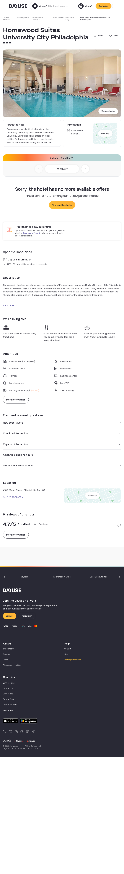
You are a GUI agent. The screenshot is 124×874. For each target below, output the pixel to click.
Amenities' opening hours (18, 454)
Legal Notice (8, 748)
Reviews (6, 654)
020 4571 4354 (15, 497)
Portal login (27, 616)
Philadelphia (57, 17)
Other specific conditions (18, 465)
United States (6, 18)
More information (16, 399)
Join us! (9, 616)
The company (8, 649)
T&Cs (36, 748)
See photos (109, 111)
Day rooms (25, 577)
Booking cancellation (72, 659)
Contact (67, 649)
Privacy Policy (23, 748)
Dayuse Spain (9, 699)
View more (9, 305)
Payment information (15, 444)
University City (69, 18)
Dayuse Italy (8, 693)
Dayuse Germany (10, 704)
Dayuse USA (8, 688)
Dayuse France (9, 683)
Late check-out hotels (98, 577)
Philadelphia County (37, 18)
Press (5, 659)
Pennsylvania (23, 17)
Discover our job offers (12, 665)
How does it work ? (13, 422)
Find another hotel (62, 205)
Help (66, 654)
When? (64, 169)
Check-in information (15, 433)
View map (105, 133)
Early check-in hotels (61, 577)
